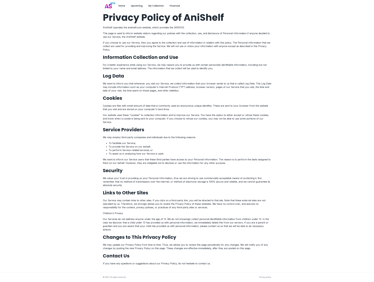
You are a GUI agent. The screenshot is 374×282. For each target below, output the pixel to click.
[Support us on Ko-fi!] (263, 6)
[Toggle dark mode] (266, 6)
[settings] (270, 6)
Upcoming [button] (137, 5)
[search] (259, 6)
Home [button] (121, 5)
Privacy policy (265, 277)
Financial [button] (175, 5)
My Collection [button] (156, 5)
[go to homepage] (108, 11)
